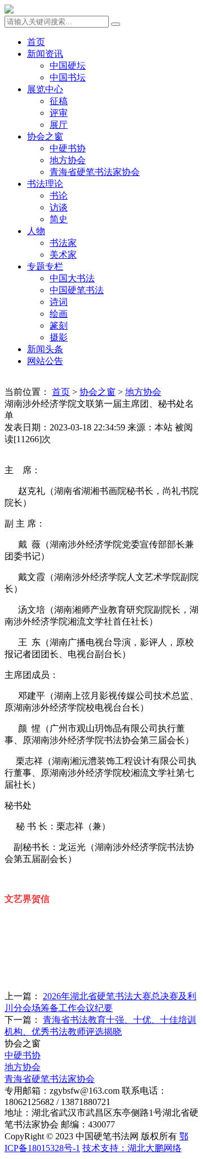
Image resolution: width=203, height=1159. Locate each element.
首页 (36, 42)
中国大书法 (72, 278)
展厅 (59, 124)
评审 (59, 113)
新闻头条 (45, 349)
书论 (59, 195)
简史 (59, 219)
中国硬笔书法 (77, 290)
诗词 (59, 302)
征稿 (59, 101)
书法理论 (45, 183)
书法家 (63, 243)
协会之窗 (45, 136)
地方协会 (68, 160)
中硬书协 (68, 148)
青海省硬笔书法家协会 (95, 172)
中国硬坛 (68, 65)
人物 (36, 231)
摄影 (59, 337)
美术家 (63, 254)
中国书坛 (68, 77)
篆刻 (59, 325)
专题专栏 (45, 266)
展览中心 (45, 89)
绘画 (59, 313)
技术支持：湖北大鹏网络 (132, 1148)
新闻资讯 (45, 54)
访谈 (59, 207)
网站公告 (45, 361)
